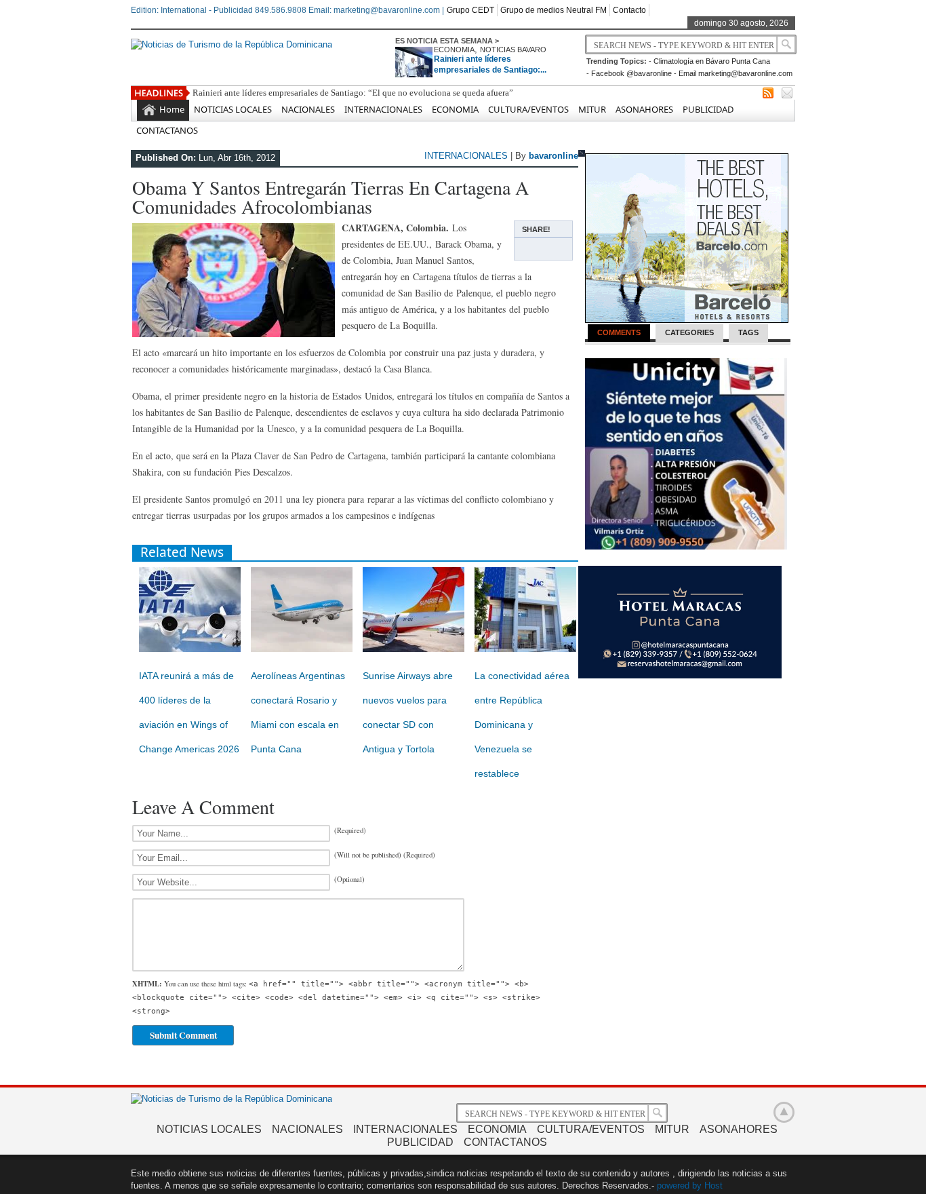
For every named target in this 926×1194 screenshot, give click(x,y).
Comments (619, 332)
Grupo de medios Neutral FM (553, 10)
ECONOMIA (454, 49)
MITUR (592, 109)
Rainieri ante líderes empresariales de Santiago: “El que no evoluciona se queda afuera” (353, 93)
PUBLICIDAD (708, 109)
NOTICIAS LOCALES (233, 109)
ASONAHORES (644, 109)
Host (713, 1185)
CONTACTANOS (167, 130)
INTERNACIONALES (383, 109)
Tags (748, 332)
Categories (689, 332)
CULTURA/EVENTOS (528, 109)
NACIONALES (308, 109)
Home (171, 109)
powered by (679, 1185)
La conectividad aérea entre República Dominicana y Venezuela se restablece (522, 724)
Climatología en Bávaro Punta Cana (711, 61)
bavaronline (553, 156)
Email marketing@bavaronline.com (735, 73)
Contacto (629, 10)
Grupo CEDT (470, 10)
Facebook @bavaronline (631, 73)
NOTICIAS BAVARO (513, 49)
